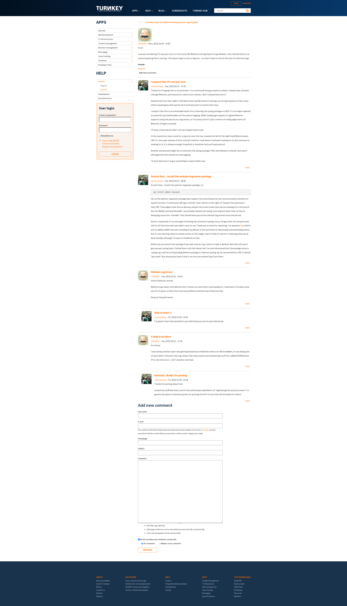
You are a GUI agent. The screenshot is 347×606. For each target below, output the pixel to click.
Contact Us (100, 590)
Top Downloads (242, 577)
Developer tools (105, 65)
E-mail (140, 422)
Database (102, 60)
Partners (99, 593)
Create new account (110, 143)
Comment (142, 458)
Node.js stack (239, 584)
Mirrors (99, 587)
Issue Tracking (207, 590)
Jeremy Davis (157, 86)
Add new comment (147, 72)
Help (147, 11)
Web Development (209, 587)
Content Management (210, 580)
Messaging (102, 52)
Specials (101, 30)
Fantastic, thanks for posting (170, 375)
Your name (142, 412)
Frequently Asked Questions (176, 584)
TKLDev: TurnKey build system (136, 590)
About (99, 577)
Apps (134, 11)
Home (140, 22)
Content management (107, 43)
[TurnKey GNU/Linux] (109, 10)
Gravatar (205, 430)
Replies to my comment (171, 543)
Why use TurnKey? (103, 580)
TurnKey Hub (200, 10)
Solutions (130, 577)
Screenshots (179, 10)
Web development (105, 35)
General (103, 90)
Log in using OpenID (110, 140)
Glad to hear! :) (162, 312)
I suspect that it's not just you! (168, 81)
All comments (149, 543)
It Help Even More (161, 336)
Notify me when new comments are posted (158, 539)
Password (103, 125)
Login (236, 3)
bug (242, 225)
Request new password (112, 146)
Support (142, 68)
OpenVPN (238, 580)
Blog (160, 11)
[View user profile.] (145, 34)
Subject (141, 448)
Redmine (237, 596)
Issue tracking (104, 56)
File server (238, 593)
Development (104, 94)
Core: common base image (135, 580)
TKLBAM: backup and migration (137, 587)
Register (247, 3)
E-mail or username (108, 115)
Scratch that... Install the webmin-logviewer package (181, 176)
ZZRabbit (142, 43)
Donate (168, 590)
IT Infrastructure (105, 39)
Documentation (105, 98)
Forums (101, 81)
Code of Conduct (103, 584)
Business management (108, 47)
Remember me (107, 136)
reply (247, 167)
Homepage (142, 438)
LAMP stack (238, 587)
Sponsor (99, 596)
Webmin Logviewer (162, 272)
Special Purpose (208, 596)
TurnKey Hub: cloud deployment (137, 584)
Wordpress (238, 590)
